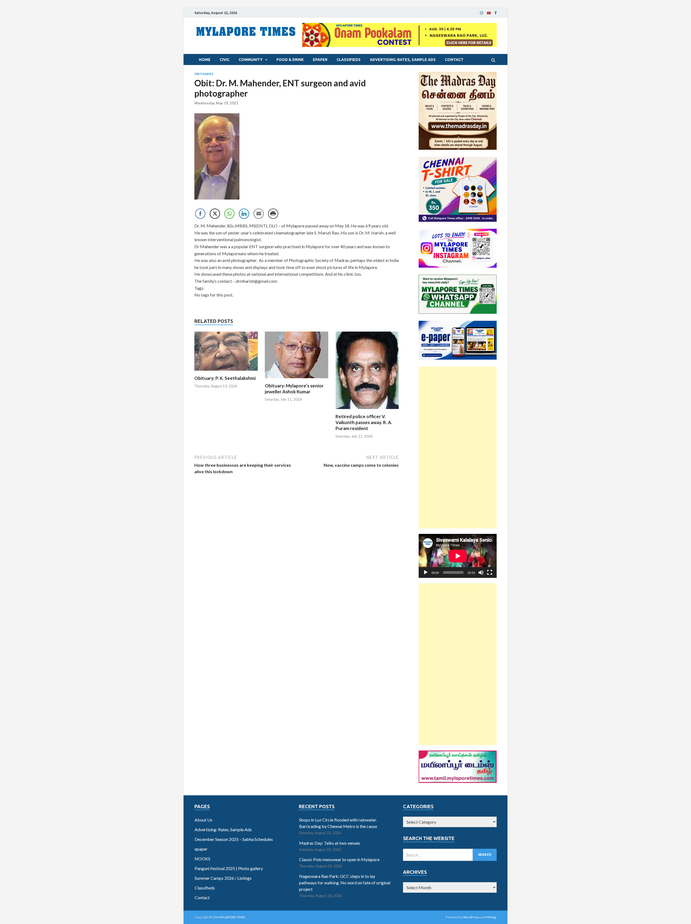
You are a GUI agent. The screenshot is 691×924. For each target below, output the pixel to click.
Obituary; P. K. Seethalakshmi (225, 378)
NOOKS (202, 858)
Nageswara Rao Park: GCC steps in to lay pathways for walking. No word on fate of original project (344, 883)
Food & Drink (290, 59)
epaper (320, 59)
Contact (454, 59)
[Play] (425, 572)
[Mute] (481, 572)
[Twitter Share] (215, 214)
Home (205, 59)
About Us (203, 819)
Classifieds (349, 59)
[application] (458, 556)
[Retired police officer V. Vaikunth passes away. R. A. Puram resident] (367, 410)
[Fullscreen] (489, 572)
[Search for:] (450, 855)
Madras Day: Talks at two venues (329, 842)
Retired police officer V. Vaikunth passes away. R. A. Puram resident (364, 422)
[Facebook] (495, 13)
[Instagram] (482, 13)
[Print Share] (273, 214)
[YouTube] (489, 13)
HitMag (491, 917)
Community (251, 59)
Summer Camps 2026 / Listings (223, 878)
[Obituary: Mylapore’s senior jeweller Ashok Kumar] (296, 379)
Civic (224, 59)
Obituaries (203, 74)
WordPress (471, 917)
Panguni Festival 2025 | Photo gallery (229, 868)
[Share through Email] (258, 214)
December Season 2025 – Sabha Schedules (234, 839)
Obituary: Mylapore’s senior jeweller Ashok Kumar (294, 388)
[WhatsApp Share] (229, 214)
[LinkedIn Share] (244, 214)
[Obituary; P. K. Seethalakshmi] (226, 371)
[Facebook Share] (200, 214)
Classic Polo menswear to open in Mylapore (339, 859)
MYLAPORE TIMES (232, 917)
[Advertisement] (458, 448)
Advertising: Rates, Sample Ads (403, 59)
